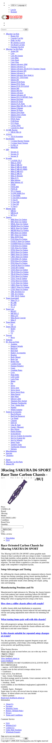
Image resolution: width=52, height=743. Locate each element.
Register (14, 12)
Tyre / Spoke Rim (17, 405)
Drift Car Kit (15, 40)
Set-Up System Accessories (21, 436)
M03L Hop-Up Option (19, 228)
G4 (12, 324)
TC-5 (13, 307)
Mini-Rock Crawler (18, 318)
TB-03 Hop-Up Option (19, 272)
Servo (13, 386)
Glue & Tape (16, 425)
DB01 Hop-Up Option (19, 254)
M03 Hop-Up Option (19, 233)
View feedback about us (10, 658)
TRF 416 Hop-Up (18, 292)
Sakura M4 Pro (16, 91)
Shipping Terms (12, 708)
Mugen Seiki (11, 209)
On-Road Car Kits (18, 45)
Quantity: (4, 524)
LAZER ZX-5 (16, 161)
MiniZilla (14, 147)
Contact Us (10, 728)
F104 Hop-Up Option (19, 246)
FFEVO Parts (16, 117)
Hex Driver (15, 429)
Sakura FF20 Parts (18, 82)
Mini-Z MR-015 (17, 171)
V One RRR (15, 195)
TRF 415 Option (17, 294)
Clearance (9, 455)
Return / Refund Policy (14, 711)
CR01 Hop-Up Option (19, 257)
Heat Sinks (15, 375)
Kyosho (9, 158)
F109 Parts (15, 121)
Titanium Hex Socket (19, 401)
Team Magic (10, 322)
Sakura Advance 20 (18, 95)
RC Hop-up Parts (12, 342)
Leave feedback (7, 661)
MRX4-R (14, 213)
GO (26, 29)
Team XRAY (11, 327)
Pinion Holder (16, 431)
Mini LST (14, 316)
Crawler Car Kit (17, 38)
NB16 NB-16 (16, 132)
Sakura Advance (17, 93)
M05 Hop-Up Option (19, 222)
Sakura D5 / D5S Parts (19, 77)
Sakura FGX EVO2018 (20, 86)
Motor (13, 381)
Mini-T (13, 320)
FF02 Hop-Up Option (19, 263)
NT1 (12, 331)
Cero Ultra (15, 62)
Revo (13, 337)
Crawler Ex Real (17, 128)
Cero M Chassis (17, 56)
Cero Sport (15, 60)
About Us (9, 704)
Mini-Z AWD (16, 163)
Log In (13, 10)
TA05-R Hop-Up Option (20, 265)
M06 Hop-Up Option (19, 219)
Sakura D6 (15, 80)
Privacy (9, 713)
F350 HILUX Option (19, 259)
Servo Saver (15, 390)
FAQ (8, 540)
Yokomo (9, 340)
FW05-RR (15, 187)
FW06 (13, 185)
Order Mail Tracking (14, 730)
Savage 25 (15, 154)
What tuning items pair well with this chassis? (23, 619)
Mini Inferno (15, 180)
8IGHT (13, 311)
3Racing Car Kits (12, 34)
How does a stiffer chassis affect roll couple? (22, 603)
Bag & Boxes (16, 414)
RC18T (13, 305)
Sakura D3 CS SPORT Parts (22, 97)
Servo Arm (15, 388)
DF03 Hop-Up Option (19, 252)
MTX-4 (14, 215)
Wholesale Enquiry (13, 732)
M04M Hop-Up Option (20, 226)
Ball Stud (14, 351)
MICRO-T (15, 313)
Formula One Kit (17, 47)
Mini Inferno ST (17, 182)
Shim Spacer (15, 394)
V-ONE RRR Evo (18, 193)
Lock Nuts (15, 379)
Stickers (14, 449)
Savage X (14, 156)
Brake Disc (15, 362)
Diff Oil (14, 423)
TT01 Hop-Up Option (19, 276)
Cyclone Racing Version (20, 141)
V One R (14, 200)
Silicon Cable (16, 399)
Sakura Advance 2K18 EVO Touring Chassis (28, 69)
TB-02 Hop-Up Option (19, 274)
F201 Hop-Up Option (19, 248)
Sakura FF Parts (17, 102)
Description (10, 538)
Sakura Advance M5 (18, 71)
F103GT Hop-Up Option (20, 241)
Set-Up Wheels (16, 440)
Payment (9, 706)
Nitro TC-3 (15, 300)
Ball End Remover (18, 416)
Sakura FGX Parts (18, 104)
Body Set (14, 359)
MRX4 (13, 211)
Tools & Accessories (13, 412)
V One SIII (15, 202)
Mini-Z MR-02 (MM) (19, 169)
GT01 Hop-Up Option (19, 289)
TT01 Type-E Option (19, 278)
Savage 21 (15, 152)
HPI (7, 150)
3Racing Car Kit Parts (14, 49)
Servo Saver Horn (17, 392)
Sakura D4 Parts (17, 99)
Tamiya (8, 217)
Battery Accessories (18, 353)
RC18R (14, 303)
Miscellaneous (11, 451)
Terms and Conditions (14, 715)
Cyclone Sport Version (19, 143)
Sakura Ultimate (17, 108)
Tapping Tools (16, 445)
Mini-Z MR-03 (16, 165)
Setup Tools (15, 442)
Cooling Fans (16, 364)
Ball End (14, 348)
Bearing (14, 355)
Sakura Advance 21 (18, 67)
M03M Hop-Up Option (20, 230)
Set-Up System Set (18, 438)
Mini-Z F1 (15, 178)
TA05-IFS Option (17, 268)
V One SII (15, 204)
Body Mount (15, 357)
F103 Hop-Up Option (19, 239)
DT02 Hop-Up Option (19, 250)
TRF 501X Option (18, 296)
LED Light (15, 377)
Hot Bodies (10, 139)
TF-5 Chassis (16, 191)
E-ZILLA (14, 145)
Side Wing (15, 396)
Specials (9, 453)
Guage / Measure (17, 427)
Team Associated (12, 298)
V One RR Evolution (19, 198)
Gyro (13, 372)
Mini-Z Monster (17, 176)
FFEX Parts (15, 119)
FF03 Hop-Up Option (19, 261)
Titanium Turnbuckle (19, 403)
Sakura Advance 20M (19, 64)
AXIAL (9, 134)
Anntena (14, 344)
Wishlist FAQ (11, 725)
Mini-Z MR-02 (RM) (19, 167)
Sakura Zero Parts (17, 112)
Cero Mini (15, 58)
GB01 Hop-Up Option (19, 285)
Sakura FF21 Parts (18, 84)
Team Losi (10, 309)
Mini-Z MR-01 (16, 174)
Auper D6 (14, 51)
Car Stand (14, 418)
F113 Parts (15, 123)
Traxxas (9, 335)
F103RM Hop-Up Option (20, 244)
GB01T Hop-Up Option (20, 287)
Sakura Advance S (18, 73)
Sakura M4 (15, 88)
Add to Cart (6, 529)
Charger (14, 421)
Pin (12, 383)
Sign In (4, 654)
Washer (13, 407)
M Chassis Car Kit (18, 43)
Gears (13, 368)
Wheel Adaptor (16, 410)
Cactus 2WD (16, 126)
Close (11, 654)
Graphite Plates (16, 370)
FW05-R (14, 189)
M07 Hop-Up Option (19, 235)
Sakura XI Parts (17, 110)
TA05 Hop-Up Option (19, 270)
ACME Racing (11, 130)
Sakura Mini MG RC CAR (21, 106)
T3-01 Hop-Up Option (19, 283)
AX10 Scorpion (17, 136)
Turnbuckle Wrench (18, 447)
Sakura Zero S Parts (18, 115)
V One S (14, 206)
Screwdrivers (16, 434)
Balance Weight (17, 346)
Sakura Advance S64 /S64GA (22, 75)
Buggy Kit (15, 36)
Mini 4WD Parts (17, 237)
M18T (13, 329)
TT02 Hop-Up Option (19, 281)
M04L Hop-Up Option (19, 224)
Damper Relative (17, 366)
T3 (12, 333)
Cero (12, 53)
